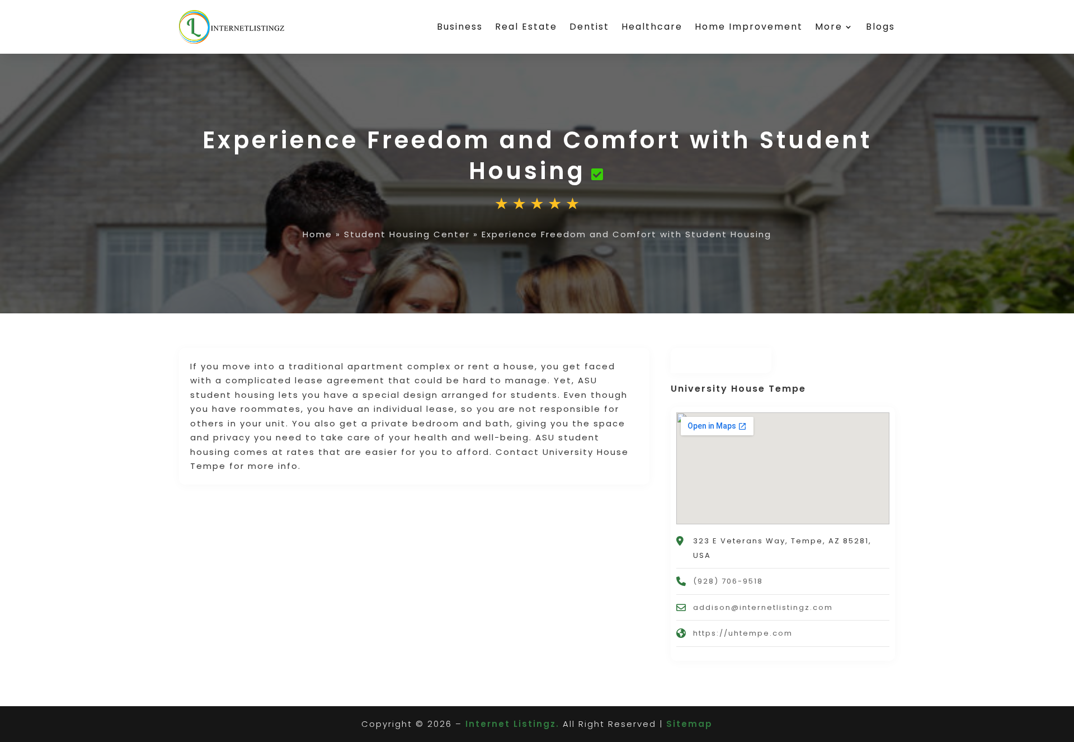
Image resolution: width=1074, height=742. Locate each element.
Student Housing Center (407, 234)
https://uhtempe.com (743, 633)
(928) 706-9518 (728, 581)
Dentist (589, 26)
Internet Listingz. (512, 724)
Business (460, 26)
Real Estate (526, 26)
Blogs (880, 26)
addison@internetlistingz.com (763, 607)
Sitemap (689, 724)
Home (317, 234)
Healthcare (651, 26)
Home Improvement (749, 26)
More (828, 26)
